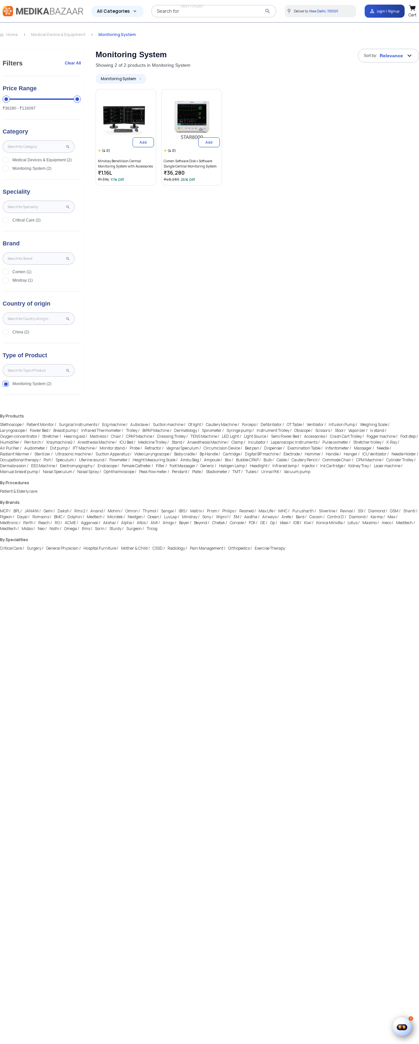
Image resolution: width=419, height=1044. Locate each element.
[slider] (6, 99)
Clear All (73, 63)
